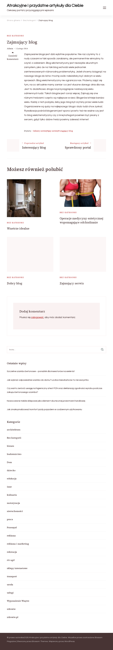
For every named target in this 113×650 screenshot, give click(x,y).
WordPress (69, 641)
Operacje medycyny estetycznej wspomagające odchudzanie (81, 220)
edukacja (12, 478)
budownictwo (14, 454)
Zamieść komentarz (12, 57)
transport (12, 576)
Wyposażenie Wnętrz (18, 600)
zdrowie (11, 608)
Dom (9, 462)
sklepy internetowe (17, 568)
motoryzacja (13, 502)
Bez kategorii (15, 36)
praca (10, 519)
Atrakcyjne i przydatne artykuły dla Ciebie (45, 5)
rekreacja (12, 551)
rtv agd (10, 560)
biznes (10, 445)
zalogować (37, 317)
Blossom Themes (40, 641)
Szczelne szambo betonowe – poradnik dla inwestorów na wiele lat (41, 371)
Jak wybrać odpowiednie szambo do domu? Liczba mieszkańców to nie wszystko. (48, 380)
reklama (11, 535)
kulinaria (12, 494)
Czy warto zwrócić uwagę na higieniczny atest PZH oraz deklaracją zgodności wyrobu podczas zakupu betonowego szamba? (54, 390)
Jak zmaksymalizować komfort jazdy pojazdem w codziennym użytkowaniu (44, 409)
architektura (13, 429)
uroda (10, 584)
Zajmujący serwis (72, 283)
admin (10, 48)
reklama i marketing (18, 543)
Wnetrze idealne (18, 228)
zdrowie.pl (12, 617)
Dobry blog (14, 283)
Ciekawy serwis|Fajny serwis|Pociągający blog (53, 131)
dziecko (11, 470)
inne (9, 486)
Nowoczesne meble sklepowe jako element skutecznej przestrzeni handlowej (46, 401)
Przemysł (12, 527)
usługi (10, 592)
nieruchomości (15, 511)
